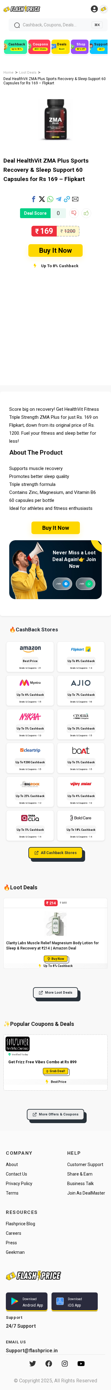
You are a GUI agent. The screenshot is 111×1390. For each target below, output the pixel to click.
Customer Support (85, 1164)
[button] (34, 199)
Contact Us (16, 1174)
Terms (12, 1193)
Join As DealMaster (86, 1193)
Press (11, 1242)
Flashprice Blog (20, 1223)
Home (8, 73)
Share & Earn (79, 1174)
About (12, 1164)
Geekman (15, 1252)
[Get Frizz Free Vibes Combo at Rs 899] (17, 1039)
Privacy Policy (19, 1183)
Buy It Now (55, 250)
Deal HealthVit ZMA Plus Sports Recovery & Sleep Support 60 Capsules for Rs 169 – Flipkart (45, 170)
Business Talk (80, 1183)
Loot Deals (27, 73)
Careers (13, 1233)
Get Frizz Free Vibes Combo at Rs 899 (42, 1062)
